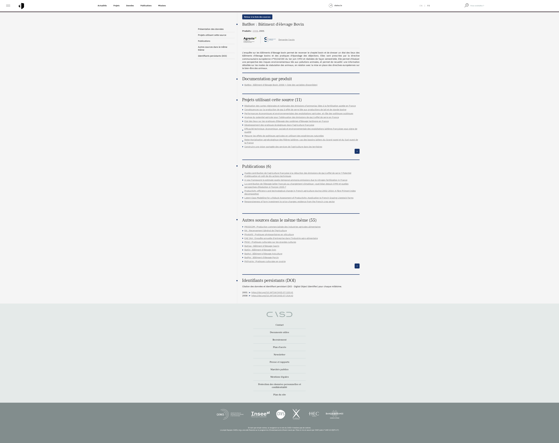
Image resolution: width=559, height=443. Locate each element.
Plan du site (279, 394)
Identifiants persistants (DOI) (212, 55)
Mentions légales (279, 377)
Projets (116, 6)
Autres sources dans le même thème (212, 48)
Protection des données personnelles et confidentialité (279, 386)
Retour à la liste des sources (257, 17)
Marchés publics (279, 369)
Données (130, 6)
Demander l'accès (286, 39)
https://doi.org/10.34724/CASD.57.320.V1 (272, 292)
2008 (255, 31)
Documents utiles (279, 332)
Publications (146, 6)
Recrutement (279, 339)
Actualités (102, 6)
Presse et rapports (279, 362)
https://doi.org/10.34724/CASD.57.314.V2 (272, 295)
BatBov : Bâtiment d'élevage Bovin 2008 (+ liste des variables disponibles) (280, 84)
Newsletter (279, 354)
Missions (162, 6)
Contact (280, 325)
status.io (338, 5)
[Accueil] (21, 6)
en (421, 5)
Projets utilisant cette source (212, 35)
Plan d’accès (279, 347)
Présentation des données (211, 29)
